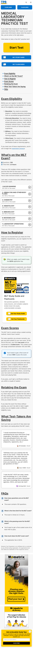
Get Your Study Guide (18, 313)
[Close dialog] (30, 631)
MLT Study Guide (18, 57)
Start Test (16, 47)
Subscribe (16, 643)
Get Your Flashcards (17, 319)
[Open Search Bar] (26, 2)
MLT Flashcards (18, 64)
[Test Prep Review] (4, 2)
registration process (18, 148)
